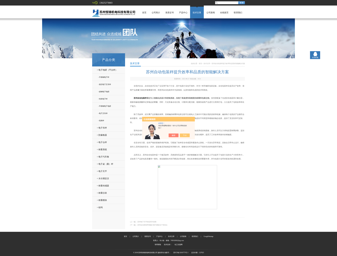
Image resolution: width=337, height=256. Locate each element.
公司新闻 (210, 12)
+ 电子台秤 (102, 142)
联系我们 (238, 12)
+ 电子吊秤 (102, 128)
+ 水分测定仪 (103, 178)
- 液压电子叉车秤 (104, 84)
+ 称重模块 (102, 200)
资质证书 (169, 12)
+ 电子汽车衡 (103, 157)
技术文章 (197, 12)
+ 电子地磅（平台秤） (107, 70)
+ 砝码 (100, 207)
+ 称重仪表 (102, 193)
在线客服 (315, 57)
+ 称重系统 (102, 149)
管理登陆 (158, 244)
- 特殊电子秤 (103, 99)
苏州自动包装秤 (140, 98)
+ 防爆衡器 (102, 135)
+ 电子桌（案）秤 (105, 164)
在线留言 (224, 12)
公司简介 (156, 12)
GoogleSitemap (208, 236)
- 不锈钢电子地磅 (104, 106)
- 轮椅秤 (101, 121)
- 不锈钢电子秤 (103, 77)
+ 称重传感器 (103, 186)
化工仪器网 (178, 244)
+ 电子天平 (102, 171)
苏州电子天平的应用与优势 (146, 222)
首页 (144, 12)
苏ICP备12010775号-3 (180, 253)
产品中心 (183, 12)
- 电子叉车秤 (103, 113)
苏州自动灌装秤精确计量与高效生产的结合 (152, 225)
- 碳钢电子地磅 (103, 92)
